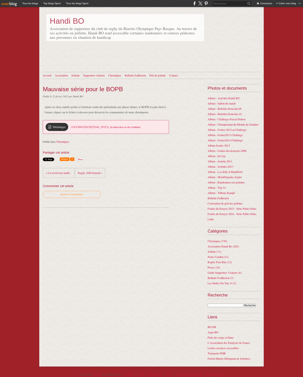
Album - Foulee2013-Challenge (225, 135)
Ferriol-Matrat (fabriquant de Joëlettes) (229, 358)
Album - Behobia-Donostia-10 (224, 114)
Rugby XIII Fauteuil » (90, 173)
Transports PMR (217, 353)
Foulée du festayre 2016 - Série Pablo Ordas (232, 214)
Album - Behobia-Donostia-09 (224, 108)
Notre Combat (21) (218, 257)
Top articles (129, 374)
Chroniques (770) (217, 241)
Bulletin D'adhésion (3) (220, 278)
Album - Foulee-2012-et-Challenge (227, 130)
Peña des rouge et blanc (221, 337)
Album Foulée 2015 (219, 145)
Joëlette (75, 75)
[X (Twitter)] (200, 3)
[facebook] (194, 3)
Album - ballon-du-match (222, 103)
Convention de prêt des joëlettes (225, 203)
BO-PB (212, 327)
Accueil (47, 75)
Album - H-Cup (216, 156)
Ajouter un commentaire (71, 194)
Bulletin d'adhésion (135, 75)
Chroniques (114, 75)
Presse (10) (214, 267)
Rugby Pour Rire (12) (220, 262)
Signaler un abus (155, 374)
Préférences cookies (214, 374)
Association (61, 75)
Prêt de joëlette (157, 75)
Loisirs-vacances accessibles (223, 348)
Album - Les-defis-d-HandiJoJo (225, 172)
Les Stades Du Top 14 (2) (222, 283)
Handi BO (67, 20)
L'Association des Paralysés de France (229, 343)
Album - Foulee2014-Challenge (225, 140)
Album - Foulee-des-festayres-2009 (227, 151)
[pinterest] (206, 3)
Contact (173, 75)
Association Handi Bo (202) (223, 246)
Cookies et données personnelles (189, 374)
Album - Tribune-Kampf (221, 193)
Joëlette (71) (214, 251)
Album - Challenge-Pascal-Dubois (227, 119)
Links (211, 219)
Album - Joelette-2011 (220, 161)
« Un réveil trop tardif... (59, 173)
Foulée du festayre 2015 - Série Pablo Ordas (232, 208)
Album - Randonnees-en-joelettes (226, 182)
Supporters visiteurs (94, 75)
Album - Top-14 (217, 187)
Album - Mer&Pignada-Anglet (225, 177)
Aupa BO (213, 332)
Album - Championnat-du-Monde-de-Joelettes (233, 124)
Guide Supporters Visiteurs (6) (224, 272)
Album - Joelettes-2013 (220, 166)
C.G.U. (169, 374)
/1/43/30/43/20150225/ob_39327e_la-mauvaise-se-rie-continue (105, 127)
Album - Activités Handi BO (224, 98)
